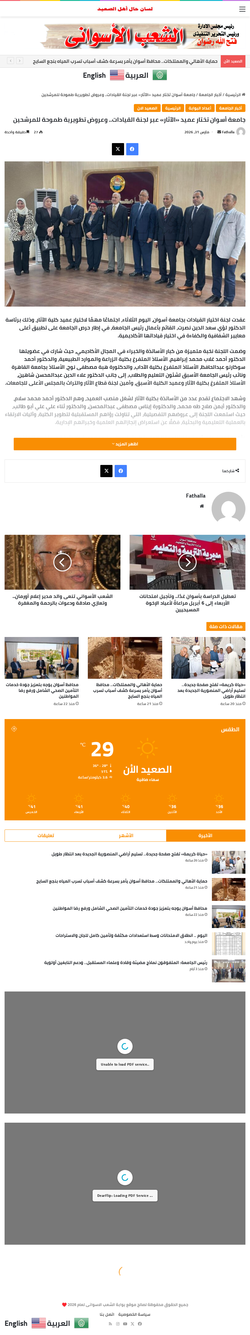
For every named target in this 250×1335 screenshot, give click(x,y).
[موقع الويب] (201, 506)
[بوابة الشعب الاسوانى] (125, 8)
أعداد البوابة (200, 108)
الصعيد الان (147, 108)
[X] (118, 149)
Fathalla (228, 131)
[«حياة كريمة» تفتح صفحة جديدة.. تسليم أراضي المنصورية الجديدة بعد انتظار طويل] (208, 658)
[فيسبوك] (132, 149)
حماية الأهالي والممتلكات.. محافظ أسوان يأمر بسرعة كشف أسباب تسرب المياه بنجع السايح (125, 61)
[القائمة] (242, 11)
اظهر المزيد (126, 444)
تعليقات (46, 835)
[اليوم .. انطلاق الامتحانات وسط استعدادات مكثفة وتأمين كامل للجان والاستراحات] (228, 943)
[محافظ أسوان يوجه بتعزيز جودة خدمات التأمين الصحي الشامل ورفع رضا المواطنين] (42, 658)
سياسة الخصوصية (134, 1314)
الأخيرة (205, 835)
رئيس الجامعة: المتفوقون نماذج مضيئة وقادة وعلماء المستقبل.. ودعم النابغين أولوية (125, 962)
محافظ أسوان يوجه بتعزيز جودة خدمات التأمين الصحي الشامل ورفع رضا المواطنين (42, 690)
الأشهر (126, 835)
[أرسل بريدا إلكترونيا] (219, 131)
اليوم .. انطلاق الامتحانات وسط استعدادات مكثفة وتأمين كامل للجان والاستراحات (131, 935)
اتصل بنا (107, 1314)
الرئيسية (233, 94)
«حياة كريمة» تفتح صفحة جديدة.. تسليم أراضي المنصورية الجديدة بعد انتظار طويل (211, 690)
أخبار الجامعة (210, 94)
